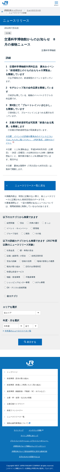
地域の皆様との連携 (45, 261)
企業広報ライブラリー (15, 404)
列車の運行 (34, 223)
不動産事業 (30, 277)
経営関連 (10, 223)
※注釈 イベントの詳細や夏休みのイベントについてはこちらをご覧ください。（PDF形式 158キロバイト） (30, 139)
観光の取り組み (13, 266)
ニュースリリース (34, 10)
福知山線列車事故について (17, 423)
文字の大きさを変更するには (29, 457)
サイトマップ (18, 430)
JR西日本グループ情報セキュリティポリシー (29, 446)
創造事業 (26, 391)
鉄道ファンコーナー (15, 410)
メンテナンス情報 (35, 430)
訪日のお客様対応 (33, 266)
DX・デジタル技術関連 (17, 288)
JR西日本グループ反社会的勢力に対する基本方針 (29, 451)
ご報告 (27, 233)
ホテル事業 (40, 282)
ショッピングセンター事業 (18, 282)
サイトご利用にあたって (29, 435)
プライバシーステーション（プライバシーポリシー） (29, 441)
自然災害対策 (37, 256)
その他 (38, 233)
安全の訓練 (11, 261)
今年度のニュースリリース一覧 (18, 331)
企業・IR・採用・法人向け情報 (19, 398)
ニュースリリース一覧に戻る (30, 185)
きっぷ (47, 223)
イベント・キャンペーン (17, 228)
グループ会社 (12, 233)
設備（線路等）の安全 (16, 256)
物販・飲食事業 (13, 277)
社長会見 (10, 250)
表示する (31, 342)
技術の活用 (26, 261)
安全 (22, 223)
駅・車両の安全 (26, 250)
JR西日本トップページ (13, 10)
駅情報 (36, 228)
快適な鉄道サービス (15, 272)
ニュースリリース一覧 (15, 417)
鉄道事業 (18, 378)
